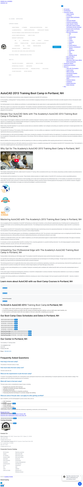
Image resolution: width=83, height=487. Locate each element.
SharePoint (17, 45)
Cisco (46, 27)
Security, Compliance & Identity (38, 43)
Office (16, 43)
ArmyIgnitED (29, 65)
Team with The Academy (17, 63)
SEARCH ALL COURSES (6, 1)
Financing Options (35, 68)
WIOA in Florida (39, 63)
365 (15, 40)
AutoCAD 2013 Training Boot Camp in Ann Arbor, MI (13, 415)
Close (2, 485)
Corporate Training (13, 23)
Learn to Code (31, 35)
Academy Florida (8, 476)
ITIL (4, 467)
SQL (23, 45)
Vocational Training (14, 54)
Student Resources (16, 71)
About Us (11, 59)
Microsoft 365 (18, 453)
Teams (28, 45)
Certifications (19, 18)
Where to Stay (26, 48)
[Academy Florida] (4, 50)
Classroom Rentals (16, 30)
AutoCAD (5, 458)
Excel (4, 465)
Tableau (17, 468)
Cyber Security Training (43, 30)
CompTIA (5, 462)
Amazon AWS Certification (36, 27)
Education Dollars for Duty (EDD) (20, 68)
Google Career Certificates (18, 35)
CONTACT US (4, 3)
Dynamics (46, 40)
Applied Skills (26, 40)
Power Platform (24, 43)
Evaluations (45, 68)
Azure (33, 40)
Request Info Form (5, 412)
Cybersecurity (6, 463)
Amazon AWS (6, 457)
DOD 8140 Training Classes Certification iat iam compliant (25, 32)
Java (4, 468)
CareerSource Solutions (26, 54)
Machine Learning (19, 452)
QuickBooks (18, 463)
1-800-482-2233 (7, 351)
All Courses (12, 18)
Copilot (39, 40)
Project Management (20, 462)
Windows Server (37, 45)
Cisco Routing (6, 460)
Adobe (4, 453)
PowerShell (18, 460)
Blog (10, 74)
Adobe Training (15, 27)
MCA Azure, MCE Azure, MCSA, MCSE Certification (23, 51)
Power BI (17, 458)
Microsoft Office (16, 48)
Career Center (29, 63)
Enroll (16, 319)
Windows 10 (18, 470)
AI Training (24, 27)
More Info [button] (4, 288)
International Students (17, 65)
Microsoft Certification (17, 37)
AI (19, 40)
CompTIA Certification (29, 30)
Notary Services (28, 71)
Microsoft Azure (19, 455)
